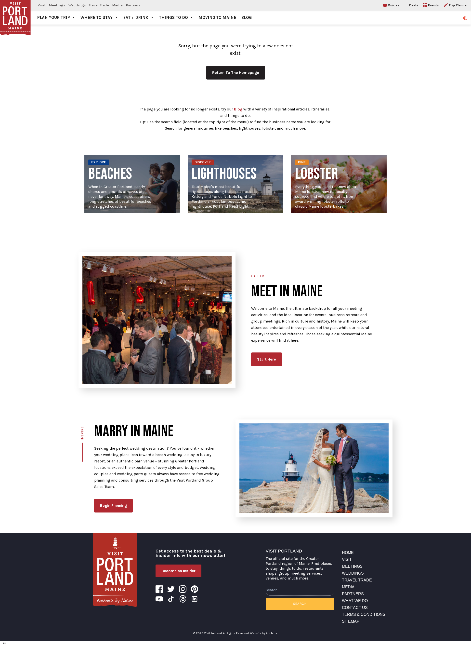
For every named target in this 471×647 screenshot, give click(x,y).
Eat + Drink (135, 17)
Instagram (183, 589)
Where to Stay (96, 17)
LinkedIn (194, 599)
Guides (393, 5)
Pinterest (194, 589)
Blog (246, 17)
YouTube (159, 599)
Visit (42, 5)
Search (300, 604)
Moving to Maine (217, 17)
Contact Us (355, 608)
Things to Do (173, 17)
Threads (183, 599)
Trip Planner (458, 5)
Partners (133, 5)
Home (348, 553)
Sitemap (350, 621)
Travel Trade (99, 5)
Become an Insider (178, 570)
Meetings (57, 5)
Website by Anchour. (264, 633)
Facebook (159, 589)
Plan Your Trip (53, 17)
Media (117, 5)
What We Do (355, 601)
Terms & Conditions (363, 614)
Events (433, 5)
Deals (413, 5)
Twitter (171, 589)
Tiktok (171, 599)
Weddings (77, 5)
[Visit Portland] (15, 12)
